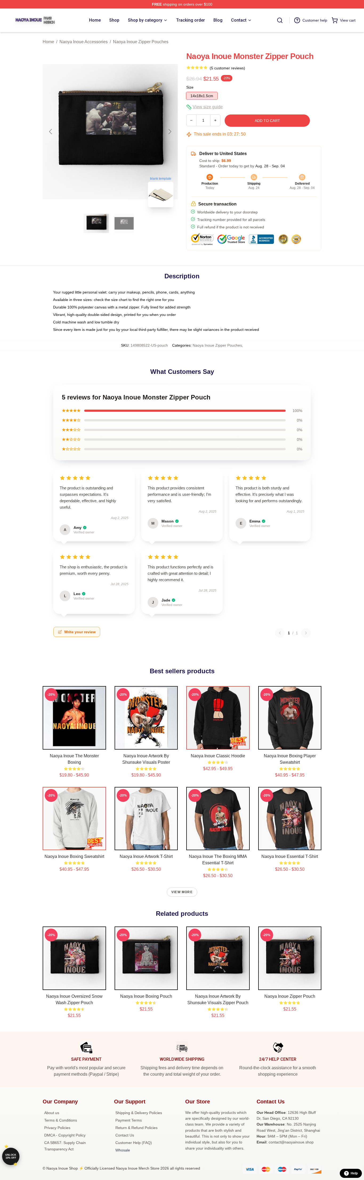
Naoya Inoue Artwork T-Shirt (146, 856)
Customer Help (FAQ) (133, 1143)
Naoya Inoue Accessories (83, 41)
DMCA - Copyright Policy (65, 1135)
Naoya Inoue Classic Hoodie (218, 756)
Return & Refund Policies (136, 1128)
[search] (279, 20)
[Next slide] (169, 131)
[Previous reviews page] (280, 633)
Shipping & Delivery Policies (138, 1113)
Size (189, 87)
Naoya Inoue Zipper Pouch (289, 996)
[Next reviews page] (306, 633)
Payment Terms (128, 1120)
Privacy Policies (57, 1128)
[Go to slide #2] (124, 223)
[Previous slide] (50, 131)
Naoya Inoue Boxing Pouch (146, 996)
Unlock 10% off (10, 1156)
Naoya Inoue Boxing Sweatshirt (74, 856)
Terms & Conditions (60, 1120)
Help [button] (354, 1173)
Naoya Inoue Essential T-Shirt (289, 856)
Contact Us (124, 1135)
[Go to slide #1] (96, 223)
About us (51, 1113)
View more (182, 892)
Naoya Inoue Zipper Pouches (140, 41)
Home (48, 41)
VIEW (74, 744)
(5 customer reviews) (227, 68)
